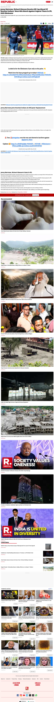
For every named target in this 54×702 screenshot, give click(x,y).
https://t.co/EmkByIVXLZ (11, 75)
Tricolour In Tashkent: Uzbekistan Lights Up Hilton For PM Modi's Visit (16, 505)
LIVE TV (48, 1)
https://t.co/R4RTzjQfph (18, 144)
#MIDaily (40, 73)
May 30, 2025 (33, 80)
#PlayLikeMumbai (38, 75)
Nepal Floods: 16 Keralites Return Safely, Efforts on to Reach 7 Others (15, 265)
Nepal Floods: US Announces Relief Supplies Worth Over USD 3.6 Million (16, 436)
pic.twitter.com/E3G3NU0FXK (32, 146)
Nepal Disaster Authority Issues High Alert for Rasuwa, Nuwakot (15, 368)
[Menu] (52, 2)
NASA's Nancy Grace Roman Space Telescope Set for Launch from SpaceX (18, 545)
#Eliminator (46, 144)
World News (3, 301)
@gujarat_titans (27, 140)
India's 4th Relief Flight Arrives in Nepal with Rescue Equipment (14, 402)
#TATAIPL (47, 75)
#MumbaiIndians (25, 75)
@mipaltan (16, 138)
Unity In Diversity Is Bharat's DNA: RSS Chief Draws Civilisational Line (15, 539)
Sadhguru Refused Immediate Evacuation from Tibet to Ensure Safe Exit (16, 299)
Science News (3, 547)
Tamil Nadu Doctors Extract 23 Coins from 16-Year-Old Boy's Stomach (15, 231)
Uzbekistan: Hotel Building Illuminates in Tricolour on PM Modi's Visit (17, 553)
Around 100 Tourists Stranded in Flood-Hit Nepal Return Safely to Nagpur (16, 333)
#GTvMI (17, 77)
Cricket (2, 23)
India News (3, 232)
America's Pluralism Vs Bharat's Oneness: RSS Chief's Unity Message (15, 470)
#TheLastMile (17, 146)
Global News (3, 506)
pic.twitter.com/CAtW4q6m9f (30, 77)
